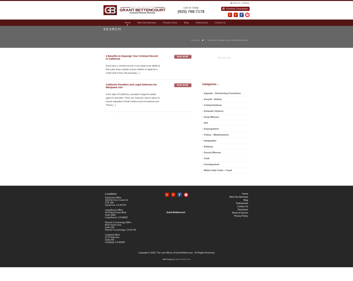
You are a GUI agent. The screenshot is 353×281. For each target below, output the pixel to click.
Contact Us (220, 22)
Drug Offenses (211, 117)
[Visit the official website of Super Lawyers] (174, 219)
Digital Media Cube (182, 259)
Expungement (211, 129)
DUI (206, 123)
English (236, 3)
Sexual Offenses (212, 152)
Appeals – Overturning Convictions (222, 93)
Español (246, 3)
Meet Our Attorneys (146, 22)
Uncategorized (211, 164)
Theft (206, 158)
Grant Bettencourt (175, 212)
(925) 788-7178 (191, 11)
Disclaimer (243, 209)
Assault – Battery (213, 99)
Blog (186, 22)
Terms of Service (240, 213)
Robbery (208, 146)
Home (128, 22)
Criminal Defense (213, 105)
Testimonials (202, 22)
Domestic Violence (214, 111)
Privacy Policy (241, 216)
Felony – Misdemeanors (216, 135)
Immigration (210, 141)
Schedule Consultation (236, 9)
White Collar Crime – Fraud (218, 170)
